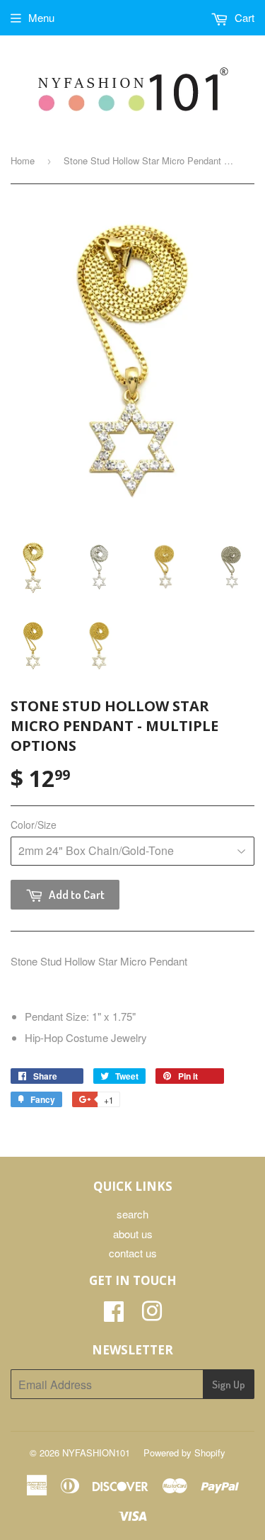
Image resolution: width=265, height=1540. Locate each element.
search (132, 1213)
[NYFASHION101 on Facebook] (113, 1315)
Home (23, 160)
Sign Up (228, 1384)
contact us (133, 1252)
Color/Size (34, 824)
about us (133, 1233)
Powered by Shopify (184, 1452)
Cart (243, 17)
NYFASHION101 (96, 1452)
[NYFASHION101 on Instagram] (152, 1315)
